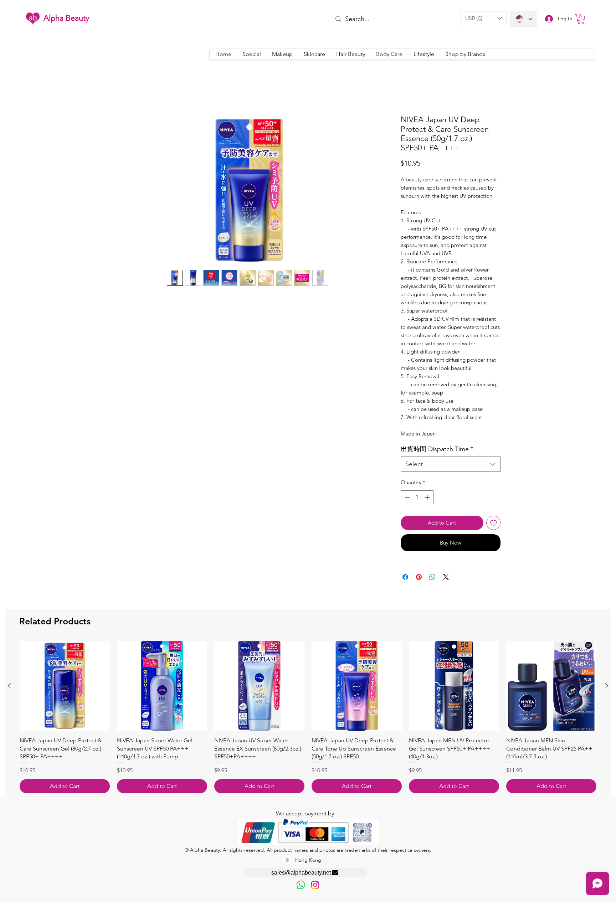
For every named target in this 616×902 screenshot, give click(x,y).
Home (123, 88)
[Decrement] (406, 497)
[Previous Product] (9, 685)
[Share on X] (446, 577)
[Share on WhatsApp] (432, 577)
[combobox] (450, 464)
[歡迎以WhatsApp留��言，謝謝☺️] (301, 885)
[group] (308, 717)
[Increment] (428, 497)
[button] (484, 18)
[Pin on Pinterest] (419, 577)
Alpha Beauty (66, 18)
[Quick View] (65, 686)
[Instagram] (315, 885)
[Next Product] (606, 685)
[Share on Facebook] (405, 577)
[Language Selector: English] (523, 19)
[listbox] (484, 18)
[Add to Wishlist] (493, 523)
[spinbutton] (417, 497)
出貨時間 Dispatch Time (437, 449)
